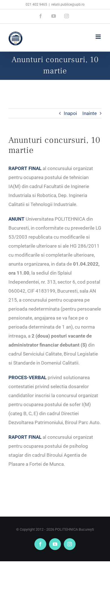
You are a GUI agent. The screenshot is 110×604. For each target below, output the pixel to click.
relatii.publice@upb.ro (68, 4)
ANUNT (16, 219)
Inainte (89, 113)
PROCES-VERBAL (27, 377)
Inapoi (70, 113)
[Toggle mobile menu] (99, 37)
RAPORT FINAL (24, 437)
